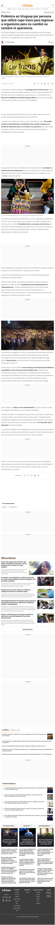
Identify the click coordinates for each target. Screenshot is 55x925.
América (17, 892)
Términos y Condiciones (48, 893)
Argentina (38, 892)
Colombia (17, 894)
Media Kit (38, 903)
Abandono (14, 9)
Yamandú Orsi (13, 507)
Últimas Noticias (17, 908)
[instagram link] (9, 897)
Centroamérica (17, 905)
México (17, 901)
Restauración (45, 9)
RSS (17, 910)
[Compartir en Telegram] (48, 83)
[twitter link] (6, 897)
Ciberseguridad (20, 9)
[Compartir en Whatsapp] (34, 83)
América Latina (5, 12)
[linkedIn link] (9, 900)
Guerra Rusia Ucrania (29, 9)
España (17, 896)
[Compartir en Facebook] (38, 83)
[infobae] (27, 5)
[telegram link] (6, 900)
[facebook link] (3, 897)
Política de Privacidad (48, 896)
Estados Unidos (16, 899)
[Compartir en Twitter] (41, 83)
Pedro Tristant (10, 42)
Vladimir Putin (38, 9)
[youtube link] (3, 900)
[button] (2, 5)
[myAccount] (52, 5)
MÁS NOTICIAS (27, 629)
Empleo (27, 892)
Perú (17, 903)
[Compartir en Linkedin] (44, 83)
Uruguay (4, 507)
